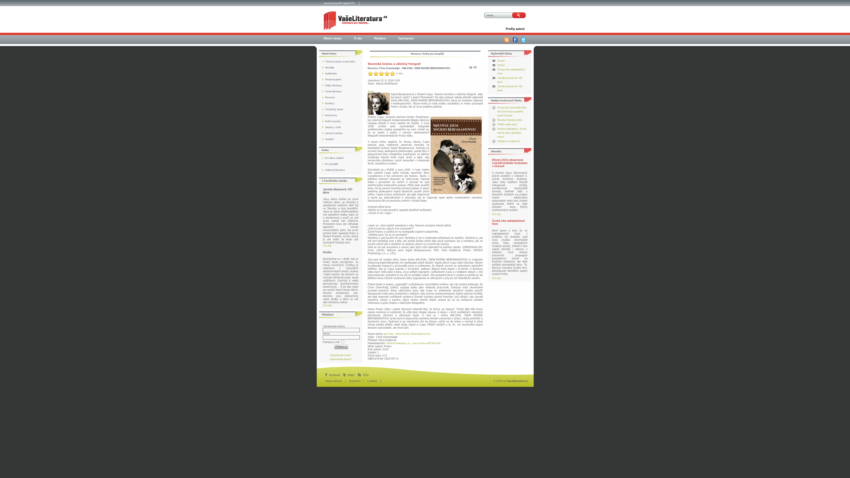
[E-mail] (475, 68)
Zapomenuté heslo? (340, 355)
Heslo (326, 333)
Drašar (501, 60)
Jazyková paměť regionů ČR (339, 3)
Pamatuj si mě (331, 342)
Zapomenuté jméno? (341, 359)
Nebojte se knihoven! (508, 141)
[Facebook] (515, 41)
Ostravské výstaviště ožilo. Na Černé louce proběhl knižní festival (512, 111)
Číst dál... (497, 214)
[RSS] (506, 41)
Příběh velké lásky (507, 124)
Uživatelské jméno (334, 326)
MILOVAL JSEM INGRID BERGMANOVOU (407, 334)
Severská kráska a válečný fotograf (394, 64)
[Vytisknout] (470, 68)
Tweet (371, 91)
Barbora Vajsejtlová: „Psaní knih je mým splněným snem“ (511, 132)
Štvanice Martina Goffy (509, 120)
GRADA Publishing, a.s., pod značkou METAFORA (413, 343)
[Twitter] (523, 41)
